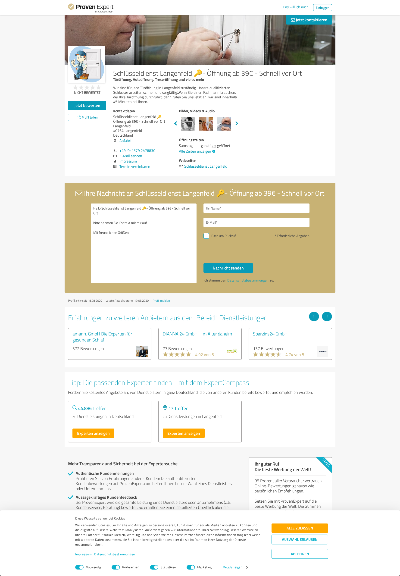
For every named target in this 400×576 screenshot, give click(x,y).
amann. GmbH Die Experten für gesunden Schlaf (102, 336)
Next (236, 123)
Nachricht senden (228, 268)
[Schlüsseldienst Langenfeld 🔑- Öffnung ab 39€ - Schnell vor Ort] (87, 64)
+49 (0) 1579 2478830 (137, 150)
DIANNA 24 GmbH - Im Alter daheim (197, 333)
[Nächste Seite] (327, 316)
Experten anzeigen (93, 433)
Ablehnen (300, 554)
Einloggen (322, 7)
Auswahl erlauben (300, 539)
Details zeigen (232, 567)
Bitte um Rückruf (223, 235)
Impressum (83, 554)
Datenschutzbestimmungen (114, 554)
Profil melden (161, 300)
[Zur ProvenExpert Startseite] (90, 8)
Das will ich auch (296, 6)
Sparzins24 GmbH (270, 333)
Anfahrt (125, 140)
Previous (175, 123)
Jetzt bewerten (87, 105)
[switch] (116, 567)
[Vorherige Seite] (314, 316)
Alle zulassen (300, 528)
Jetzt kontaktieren (311, 20)
